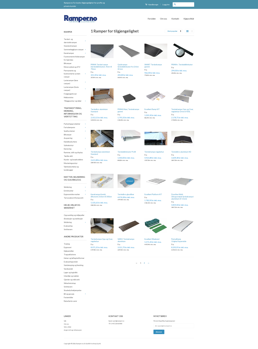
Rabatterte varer (70, 301)
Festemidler (68, 297)
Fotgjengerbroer (70, 94)
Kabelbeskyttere (70, 142)
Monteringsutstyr (71, 163)
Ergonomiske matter (72, 194)
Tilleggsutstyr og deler (72, 101)
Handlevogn (153, 4)
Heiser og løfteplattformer (74, 258)
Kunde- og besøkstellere (73, 160)
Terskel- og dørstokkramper (70, 40)
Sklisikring (68, 187)
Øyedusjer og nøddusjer (73, 219)
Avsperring (68, 138)
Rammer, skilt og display (73, 152)
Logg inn (166, 4)
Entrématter (68, 191)
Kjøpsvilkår (189, 18)
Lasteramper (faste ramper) (71, 88)
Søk (65, 321)
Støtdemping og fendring (73, 265)
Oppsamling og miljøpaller (74, 215)
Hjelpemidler (69, 251)
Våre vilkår (67, 327)
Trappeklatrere (70, 254)
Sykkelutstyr (69, 145)
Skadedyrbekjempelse (72, 290)
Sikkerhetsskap (70, 283)
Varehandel (68, 269)
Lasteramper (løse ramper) (71, 82)
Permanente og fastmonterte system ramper (72, 74)
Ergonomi (67, 247)
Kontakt (175, 18)
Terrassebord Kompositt (73, 198)
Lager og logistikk (71, 272)
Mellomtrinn (68, 97)
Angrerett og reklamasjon (73, 330)
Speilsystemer (69, 131)
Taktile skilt (68, 156)
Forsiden (152, 18)
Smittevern (68, 229)
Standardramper (70, 46)
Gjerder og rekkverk (72, 280)
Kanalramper (69, 53)
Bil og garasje (69, 294)
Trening (67, 244)
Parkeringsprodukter (72, 124)
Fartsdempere (69, 127)
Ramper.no (79, 343)
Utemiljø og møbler (71, 276)
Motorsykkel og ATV (72, 67)
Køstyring (67, 149)
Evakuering (68, 226)
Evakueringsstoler (71, 262)
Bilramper (67, 63)
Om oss (163, 18)
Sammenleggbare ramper (74, 49)
